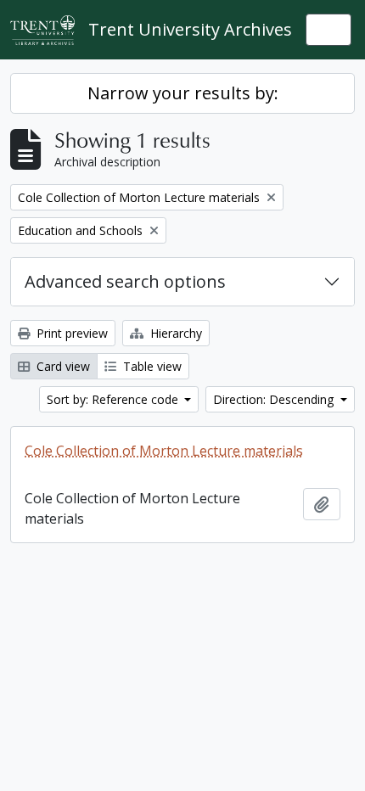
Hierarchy (174, 333)
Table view (151, 366)
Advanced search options (125, 281)
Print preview (70, 333)
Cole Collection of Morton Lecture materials (164, 450)
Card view (61, 366)
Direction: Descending (275, 399)
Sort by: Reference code (114, 399)
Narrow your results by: (182, 92)
